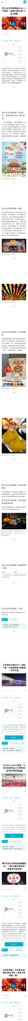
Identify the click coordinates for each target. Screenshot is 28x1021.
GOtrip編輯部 (5, 34)
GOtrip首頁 (5, 41)
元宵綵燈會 (13, 619)
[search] (5, 2)
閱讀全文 (14, 737)
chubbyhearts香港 (15, 841)
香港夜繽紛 (14, 925)
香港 (11, 41)
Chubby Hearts (16, 831)
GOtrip (4, 690)
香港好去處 (17, 41)
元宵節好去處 (5, 725)
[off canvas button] (2, 2)
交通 (11, 950)
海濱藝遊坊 (20, 950)
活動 (23, 743)
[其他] (25, 34)
